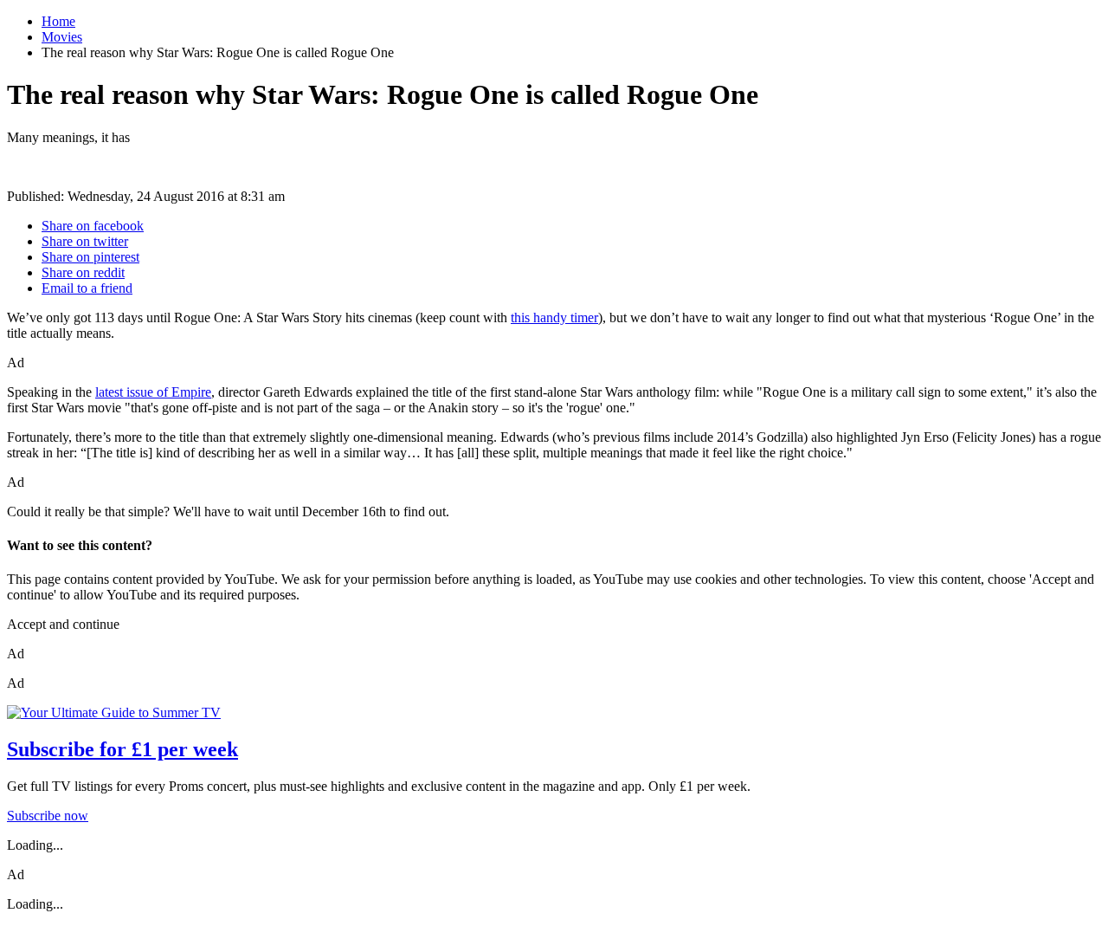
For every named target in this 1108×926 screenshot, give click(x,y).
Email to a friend (87, 288)
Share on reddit (83, 272)
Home (58, 21)
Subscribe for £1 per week (122, 749)
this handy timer (554, 317)
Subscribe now (47, 815)
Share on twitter (85, 241)
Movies (62, 36)
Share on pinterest (90, 256)
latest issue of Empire (153, 392)
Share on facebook (93, 225)
